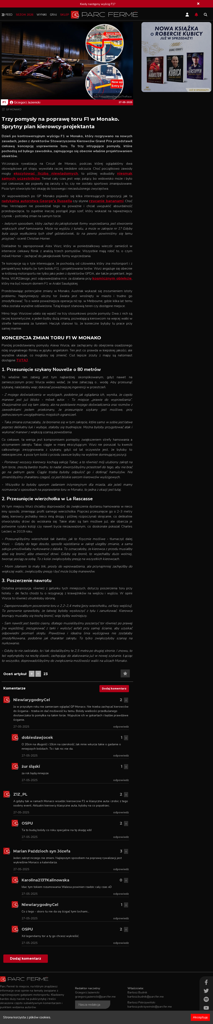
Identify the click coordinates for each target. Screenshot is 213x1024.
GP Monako (13, 109)
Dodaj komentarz (114, 688)
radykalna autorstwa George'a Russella (37, 201)
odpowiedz (121, 727)
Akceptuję (200, 1017)
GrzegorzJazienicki (27, 102)
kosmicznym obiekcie (112, 278)
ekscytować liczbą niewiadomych (46, 173)
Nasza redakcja (89, 1004)
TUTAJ (22, 360)
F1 (4, 102)
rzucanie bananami (106, 201)
